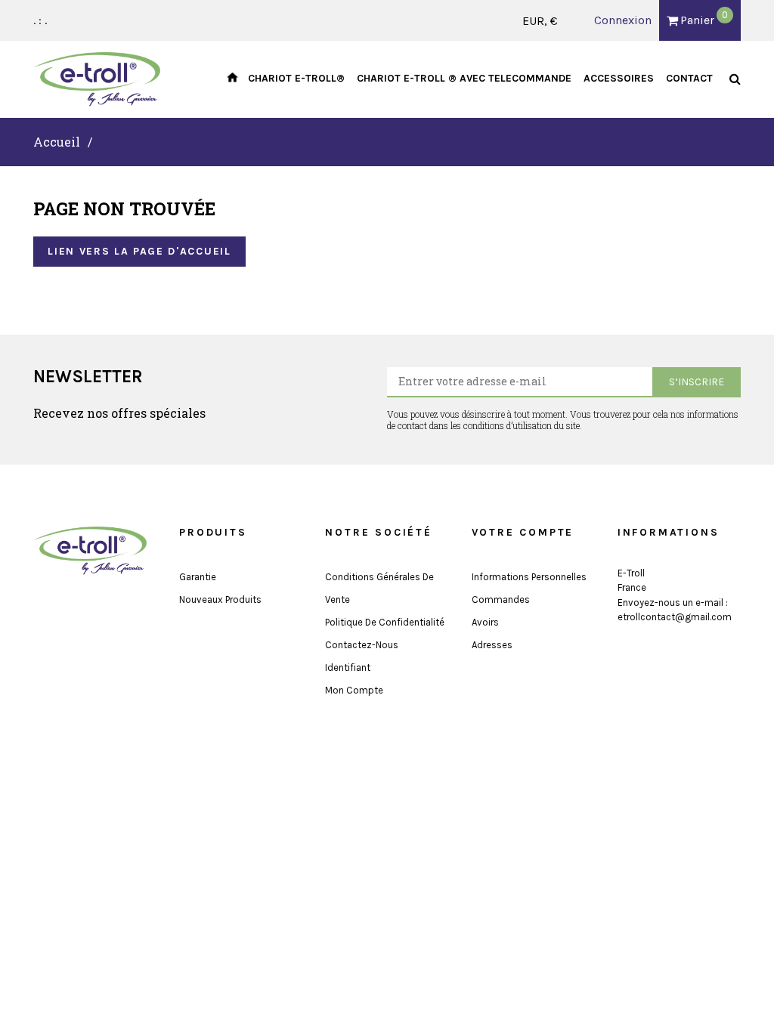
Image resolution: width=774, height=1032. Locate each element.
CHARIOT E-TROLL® (296, 78)
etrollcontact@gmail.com (675, 617)
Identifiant (347, 667)
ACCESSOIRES (619, 78)
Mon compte (354, 690)
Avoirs (485, 622)
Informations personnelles (529, 576)
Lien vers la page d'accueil (139, 251)
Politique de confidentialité (384, 622)
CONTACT (689, 78)
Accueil (56, 142)
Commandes (501, 599)
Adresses (492, 644)
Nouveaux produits (220, 599)
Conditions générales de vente (379, 588)
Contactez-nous (361, 644)
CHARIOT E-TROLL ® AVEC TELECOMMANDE (464, 78)
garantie (197, 576)
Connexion (623, 20)
